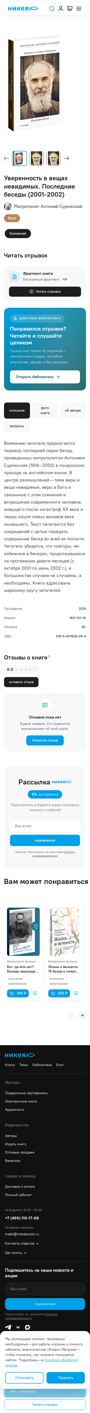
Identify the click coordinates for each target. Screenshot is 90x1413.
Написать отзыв (45, 740)
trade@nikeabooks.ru (22, 1234)
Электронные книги (21, 1101)
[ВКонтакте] (18, 1327)
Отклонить (24, 1378)
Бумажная (18, 233)
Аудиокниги (14, 1110)
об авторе (73, 410)
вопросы (17, 426)
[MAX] (27, 1327)
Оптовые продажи (19, 1152)
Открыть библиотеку (35, 376)
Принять (65, 1378)
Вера (12, 218)
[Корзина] (70, 9)
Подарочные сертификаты (26, 1093)
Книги (10, 1065)
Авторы (11, 1136)
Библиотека (42, 1065)
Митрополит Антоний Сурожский (48, 206)
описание (17, 410)
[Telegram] (8, 1327)
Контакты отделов (21, 1243)
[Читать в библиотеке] (35, 993)
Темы (23, 1065)
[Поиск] (52, 9)
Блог (60, 1065)
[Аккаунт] (61, 9)
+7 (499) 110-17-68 (22, 1218)
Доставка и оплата (20, 1186)
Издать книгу (15, 1144)
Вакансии (12, 1161)
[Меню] (79, 9)
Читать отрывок (48, 291)
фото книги (45, 410)
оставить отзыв (21, 682)
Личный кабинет (18, 1195)
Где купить (15, 1253)
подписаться (45, 840)
